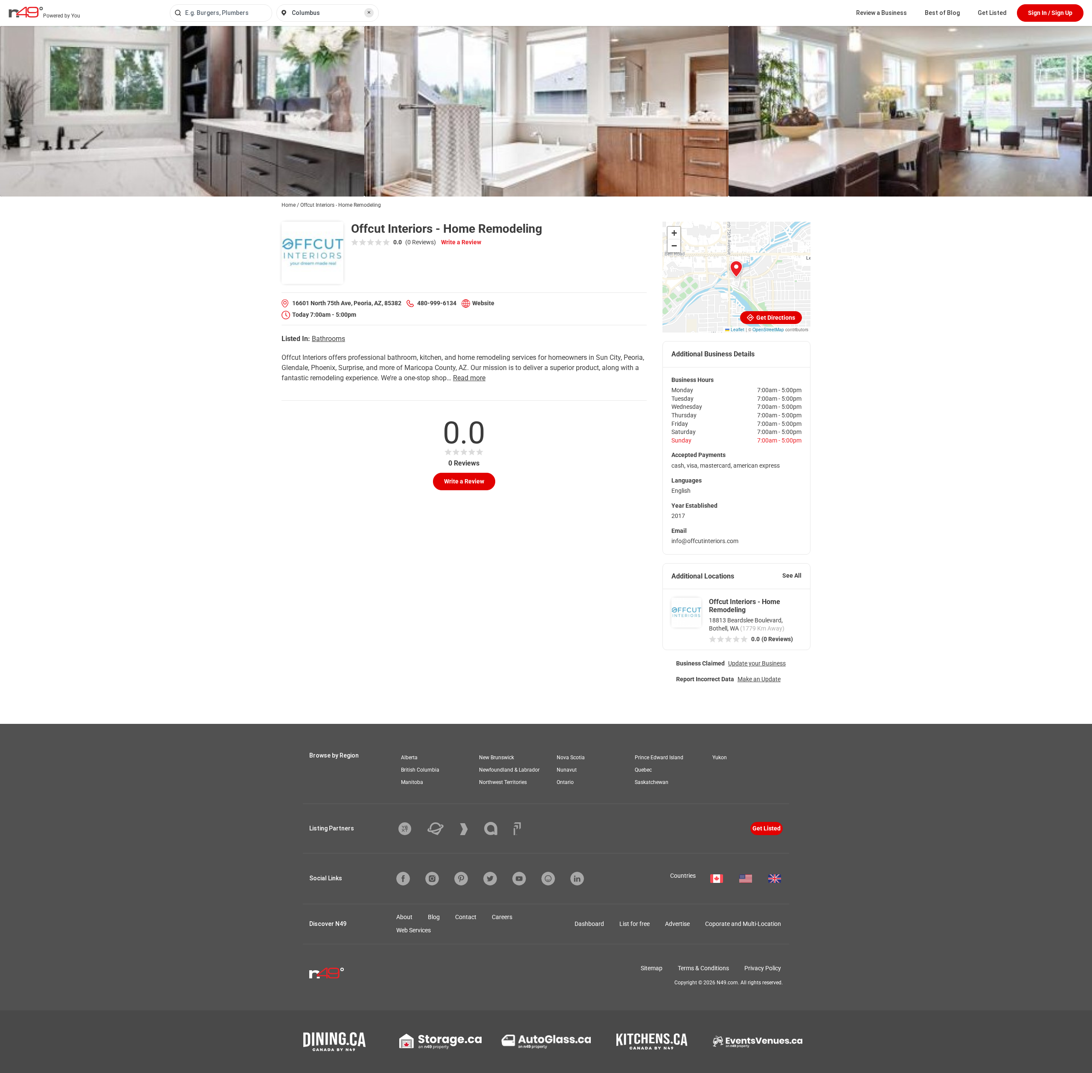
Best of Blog (942, 12)
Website (483, 303)
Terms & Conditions (703, 968)
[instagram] (432, 878)
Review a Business (881, 12)
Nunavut (567, 770)
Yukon (719, 758)
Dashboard (589, 923)
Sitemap (651, 968)
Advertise (677, 923)
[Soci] (517, 829)
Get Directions (775, 317)
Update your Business (757, 663)
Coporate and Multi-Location (743, 923)
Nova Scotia (571, 758)
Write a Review (461, 242)
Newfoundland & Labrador (509, 770)
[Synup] (470, 829)
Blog (434, 917)
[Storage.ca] (440, 1041)
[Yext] (411, 829)
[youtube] (519, 878)
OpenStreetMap (768, 330)
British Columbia (420, 770)
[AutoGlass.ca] (546, 1041)
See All (792, 575)
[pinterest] (461, 878)
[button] (736, 269)
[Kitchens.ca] (652, 1041)
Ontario (565, 782)
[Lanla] (497, 828)
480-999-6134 (436, 303)
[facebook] (403, 878)
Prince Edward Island (659, 758)
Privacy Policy (762, 968)
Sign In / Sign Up (1050, 12)
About (404, 917)
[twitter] (490, 878)
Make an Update (759, 679)
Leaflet (736, 330)
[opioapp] (548, 878)
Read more (469, 378)
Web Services (413, 930)
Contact (465, 917)
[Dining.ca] (334, 1042)
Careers (502, 917)
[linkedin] (577, 878)
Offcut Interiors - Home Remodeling (744, 606)
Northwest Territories (503, 782)
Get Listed (992, 12)
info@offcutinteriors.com (704, 541)
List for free (634, 923)
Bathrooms (328, 339)
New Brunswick (496, 758)
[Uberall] (442, 829)
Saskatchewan (651, 782)
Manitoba (412, 782)
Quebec (643, 770)
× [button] (369, 12)
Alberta (409, 758)
